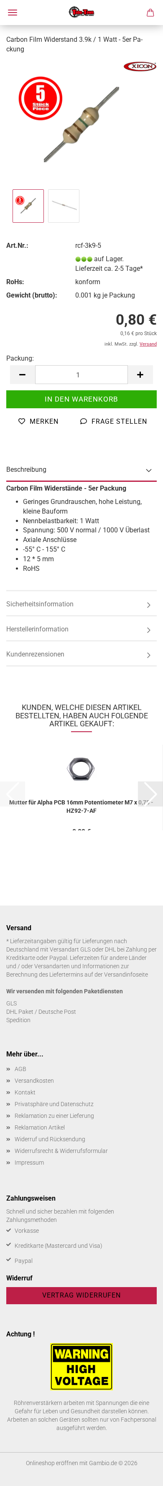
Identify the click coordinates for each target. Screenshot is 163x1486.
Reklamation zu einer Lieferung (54, 1115)
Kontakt (25, 1092)
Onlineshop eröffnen (52, 1463)
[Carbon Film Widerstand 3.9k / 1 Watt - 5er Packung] (81, 124)
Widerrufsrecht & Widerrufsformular (61, 1151)
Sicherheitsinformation (40, 604)
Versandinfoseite (126, 974)
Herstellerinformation (37, 629)
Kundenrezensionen (35, 654)
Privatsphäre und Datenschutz (54, 1104)
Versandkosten (34, 1080)
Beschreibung (26, 469)
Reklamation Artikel (40, 1127)
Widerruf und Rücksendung (50, 1139)
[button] (22, 374)
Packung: (20, 358)
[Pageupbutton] (140, 1473)
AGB (20, 1069)
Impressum (29, 1162)
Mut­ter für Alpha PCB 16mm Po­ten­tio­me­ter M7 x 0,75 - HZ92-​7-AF (81, 806)
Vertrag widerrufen (81, 1295)
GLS (11, 1003)
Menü (12, 12)
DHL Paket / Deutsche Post (41, 1011)
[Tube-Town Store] (81, 12)
